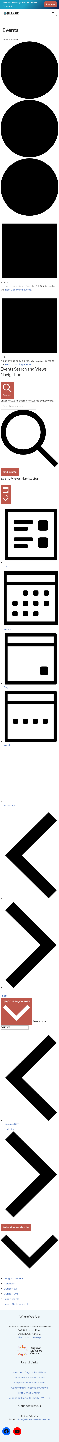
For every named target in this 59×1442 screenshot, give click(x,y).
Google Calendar (13, 1278)
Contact (7, 6)
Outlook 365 (11, 1288)
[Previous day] (31, 898)
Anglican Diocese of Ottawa (30, 1377)
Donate (50, 4)
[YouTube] (17, 1431)
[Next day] (31, 987)
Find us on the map (29, 1337)
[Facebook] (6, 1431)
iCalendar (9, 1283)
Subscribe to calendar (16, 1227)
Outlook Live (11, 1293)
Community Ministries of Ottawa (29, 1387)
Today (4, 995)
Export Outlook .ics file (16, 1304)
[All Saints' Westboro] (11, 13)
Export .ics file (11, 1298)
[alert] (29, 254)
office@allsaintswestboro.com (33, 1419)
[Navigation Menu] (53, 13)
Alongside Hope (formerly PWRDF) (29, 1397)
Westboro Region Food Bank (20, 2)
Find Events (9, 471)
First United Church (29, 1392)
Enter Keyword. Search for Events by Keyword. (27, 400)
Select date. (39, 1021)
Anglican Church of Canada (29, 1382)
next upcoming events (18, 289)
